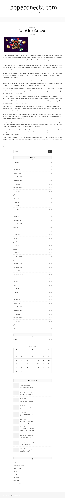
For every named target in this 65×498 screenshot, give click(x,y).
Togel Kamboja (17, 462)
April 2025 (16, 205)
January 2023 (17, 303)
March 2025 (16, 209)
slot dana (15, 471)
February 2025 (17, 213)
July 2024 (15, 238)
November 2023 (18, 267)
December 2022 (17, 307)
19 (32, 364)
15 (49, 360)
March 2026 (16, 166)
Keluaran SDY (17, 483)
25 (27, 367)
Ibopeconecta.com (32, 7)
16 (16, 364)
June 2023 (16, 285)
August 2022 (16, 321)
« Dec (15, 375)
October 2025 (17, 184)
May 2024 (16, 245)
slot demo (16, 477)
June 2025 (16, 198)
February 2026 (17, 169)
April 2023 (16, 292)
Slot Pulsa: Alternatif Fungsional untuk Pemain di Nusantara (26, 386)
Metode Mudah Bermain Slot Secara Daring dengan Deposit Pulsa (27, 443)
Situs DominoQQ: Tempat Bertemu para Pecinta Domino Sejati (27, 408)
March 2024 (16, 252)
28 (43, 367)
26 (32, 367)
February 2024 (17, 256)
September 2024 (18, 231)
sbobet (15, 474)
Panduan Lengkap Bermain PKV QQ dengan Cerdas (26, 436)
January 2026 (17, 173)
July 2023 (15, 281)
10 (21, 360)
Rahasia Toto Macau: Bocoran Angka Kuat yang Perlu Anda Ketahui (27, 429)
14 (43, 360)
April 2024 (16, 249)
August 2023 (16, 278)
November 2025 (18, 180)
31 (21, 371)
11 (27, 360)
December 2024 (17, 220)
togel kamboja (17, 468)
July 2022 (15, 325)
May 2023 (16, 289)
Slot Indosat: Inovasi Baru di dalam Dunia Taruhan (26, 415)
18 (27, 364)
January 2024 (17, 260)
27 (38, 367)
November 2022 (18, 310)
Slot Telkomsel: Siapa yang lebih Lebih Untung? (26, 422)
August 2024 (16, 234)
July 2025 (15, 195)
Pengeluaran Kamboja (19, 465)
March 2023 (16, 296)
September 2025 (18, 187)
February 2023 (17, 299)
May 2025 (16, 202)
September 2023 (18, 274)
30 (16, 371)
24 (21, 367)
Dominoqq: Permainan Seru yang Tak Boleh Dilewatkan (26, 400)
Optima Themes (16, 495)
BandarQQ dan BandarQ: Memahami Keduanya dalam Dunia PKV (27, 393)
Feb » (19, 375)
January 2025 (17, 216)
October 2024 (17, 227)
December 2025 (17, 177)
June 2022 (16, 328)
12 (32, 360)
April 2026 (16, 162)
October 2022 (17, 314)
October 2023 (17, 270)
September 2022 (18, 317)
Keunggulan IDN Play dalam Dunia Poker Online (26, 450)
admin (6, 147)
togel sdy (16, 480)
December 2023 (17, 263)
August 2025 (16, 191)
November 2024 (18, 224)
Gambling (32, 27)
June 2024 (16, 242)
